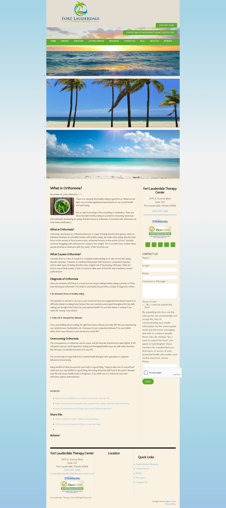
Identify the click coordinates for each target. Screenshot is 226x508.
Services (140, 478)
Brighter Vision (170, 501)
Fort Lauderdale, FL (160, 237)
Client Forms (142, 469)
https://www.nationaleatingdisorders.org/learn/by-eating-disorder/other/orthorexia (92, 403)
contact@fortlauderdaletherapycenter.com (150, 33)
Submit (148, 382)
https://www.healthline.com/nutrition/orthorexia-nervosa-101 (82, 398)
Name (146, 258)
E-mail (146, 266)
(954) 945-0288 (166, 25)
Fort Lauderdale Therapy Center (160, 236)
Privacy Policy (170, 504)
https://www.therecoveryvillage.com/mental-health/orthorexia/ (83, 408)
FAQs (139, 473)
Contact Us (142, 482)
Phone (145, 273)
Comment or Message (154, 281)
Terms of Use (150, 302)
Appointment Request (147, 464)
